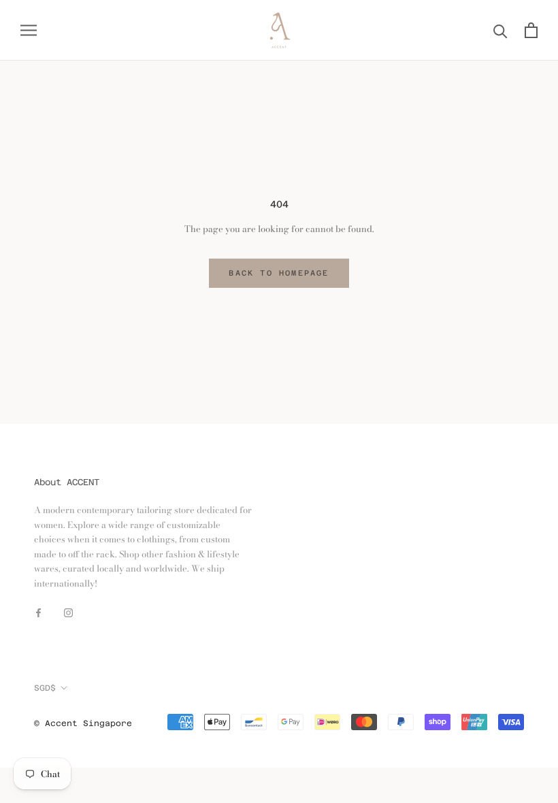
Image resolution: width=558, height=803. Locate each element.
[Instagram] (68, 611)
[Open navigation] (28, 30)
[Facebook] (38, 611)
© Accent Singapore (83, 723)
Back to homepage (279, 273)
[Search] (500, 30)
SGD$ (45, 688)
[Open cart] (531, 30)
